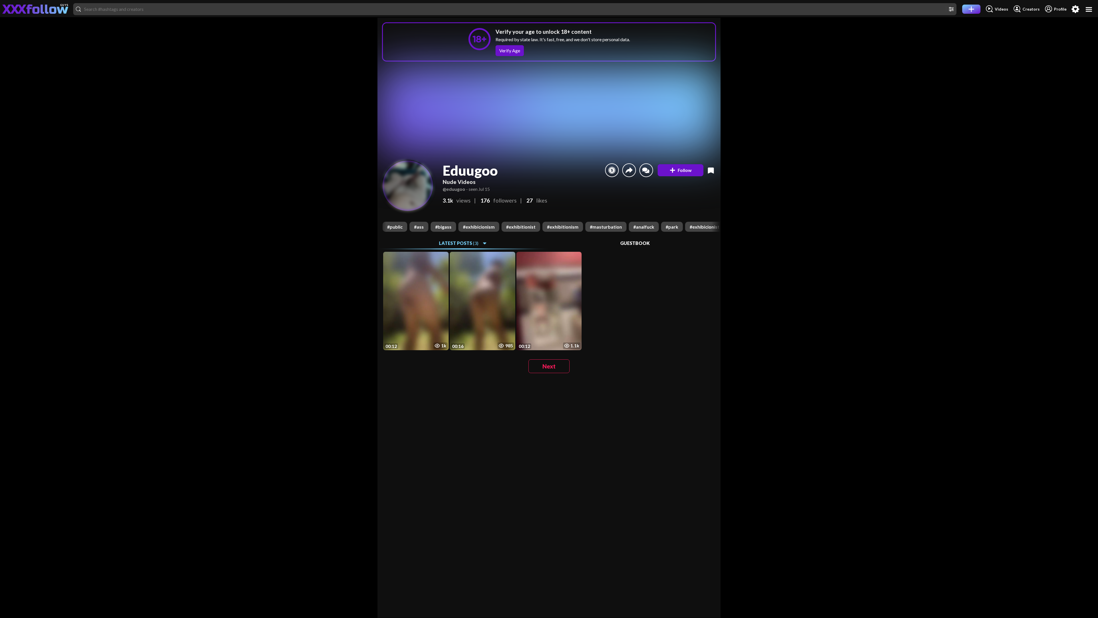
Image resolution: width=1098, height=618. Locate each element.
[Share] (629, 170)
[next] (716, 226)
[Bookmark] (711, 170)
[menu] (1089, 9)
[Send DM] (646, 170)
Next (549, 366)
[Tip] (612, 170)
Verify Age (509, 50)
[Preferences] (1075, 9)
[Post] (971, 9)
